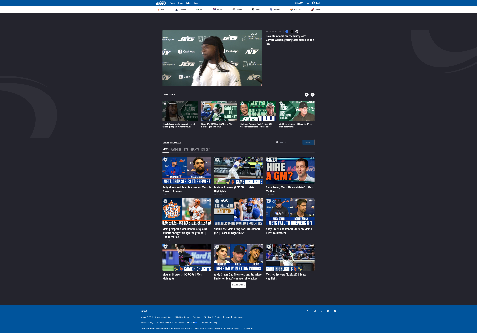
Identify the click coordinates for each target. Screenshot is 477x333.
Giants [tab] (194, 149)
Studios (207, 317)
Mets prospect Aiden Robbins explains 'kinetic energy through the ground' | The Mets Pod (184, 233)
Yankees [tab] (176, 149)
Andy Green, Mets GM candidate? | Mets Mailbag (290, 189)
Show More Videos (238, 285)
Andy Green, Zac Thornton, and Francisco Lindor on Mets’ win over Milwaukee (238, 276)
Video (188, 3)
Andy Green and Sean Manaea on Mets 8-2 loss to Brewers (186, 189)
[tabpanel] (238, 222)
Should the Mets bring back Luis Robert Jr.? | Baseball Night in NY (237, 231)
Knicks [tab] (205, 149)
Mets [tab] (165, 149)
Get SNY (196, 317)
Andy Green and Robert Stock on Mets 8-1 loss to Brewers (289, 231)
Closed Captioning (209, 322)
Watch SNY (299, 3)
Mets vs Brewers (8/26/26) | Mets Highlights (182, 276)
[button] (316, 3)
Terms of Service (164, 322)
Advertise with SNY (163, 317)
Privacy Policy (147, 322)
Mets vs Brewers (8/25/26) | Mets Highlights (286, 276)
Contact (218, 317)
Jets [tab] (185, 149)
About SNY (146, 317)
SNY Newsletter (182, 317)
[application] (212, 58)
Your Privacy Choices (184, 322)
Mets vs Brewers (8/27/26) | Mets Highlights (234, 189)
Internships (238, 317)
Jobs (228, 317)
